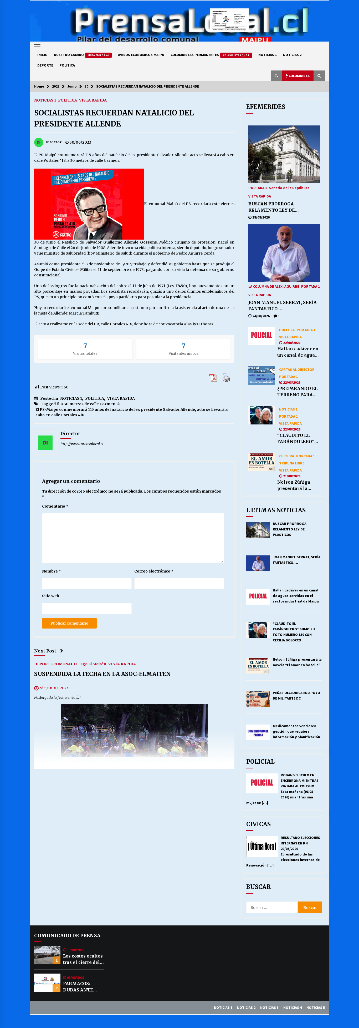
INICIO (42, 54)
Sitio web (50, 596)
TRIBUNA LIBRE (291, 463)
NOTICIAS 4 (292, 1007)
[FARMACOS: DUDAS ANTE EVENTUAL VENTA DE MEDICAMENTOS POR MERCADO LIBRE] (47, 983)
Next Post (45, 651)
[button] (276, 75)
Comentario (55, 506)
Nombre (51, 571)
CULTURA (286, 456)
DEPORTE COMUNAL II (55, 664)
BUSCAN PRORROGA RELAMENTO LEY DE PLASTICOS (271, 207)
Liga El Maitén (92, 664)
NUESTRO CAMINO (81, 54)
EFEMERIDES (265, 106)
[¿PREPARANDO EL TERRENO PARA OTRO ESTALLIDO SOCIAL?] (261, 375)
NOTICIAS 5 (315, 1007)
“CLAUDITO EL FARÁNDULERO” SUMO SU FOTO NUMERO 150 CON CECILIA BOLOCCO (297, 439)
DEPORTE (45, 65)
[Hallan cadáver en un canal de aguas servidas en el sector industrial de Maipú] (261, 336)
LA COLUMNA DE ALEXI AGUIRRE (273, 286)
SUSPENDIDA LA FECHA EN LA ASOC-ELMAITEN (102, 674)
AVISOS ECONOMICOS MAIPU (141, 54)
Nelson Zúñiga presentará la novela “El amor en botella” (295, 485)
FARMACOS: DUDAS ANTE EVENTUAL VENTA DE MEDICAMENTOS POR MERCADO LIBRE (82, 987)
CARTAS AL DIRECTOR (297, 369)
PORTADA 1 (257, 187)
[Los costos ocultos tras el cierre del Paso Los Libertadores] (47, 955)
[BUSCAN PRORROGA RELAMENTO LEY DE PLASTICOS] (284, 154)
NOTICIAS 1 (267, 54)
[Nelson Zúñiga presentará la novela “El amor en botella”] (261, 462)
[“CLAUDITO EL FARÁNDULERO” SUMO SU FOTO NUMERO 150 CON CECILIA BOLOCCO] (261, 415)
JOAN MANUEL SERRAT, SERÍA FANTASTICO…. (282, 305)
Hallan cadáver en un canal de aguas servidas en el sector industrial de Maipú (298, 352)
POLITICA (67, 65)
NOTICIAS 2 (292, 54)
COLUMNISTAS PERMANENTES (210, 54)
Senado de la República (289, 187)
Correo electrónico (153, 571)
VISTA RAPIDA (93, 100)
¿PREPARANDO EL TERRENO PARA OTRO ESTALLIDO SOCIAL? (297, 392)
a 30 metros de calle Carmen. (88, 404)
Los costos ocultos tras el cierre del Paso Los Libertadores (83, 959)
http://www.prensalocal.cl (81, 444)
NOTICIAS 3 (269, 1007)
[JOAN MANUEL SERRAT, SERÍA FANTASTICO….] (284, 253)
